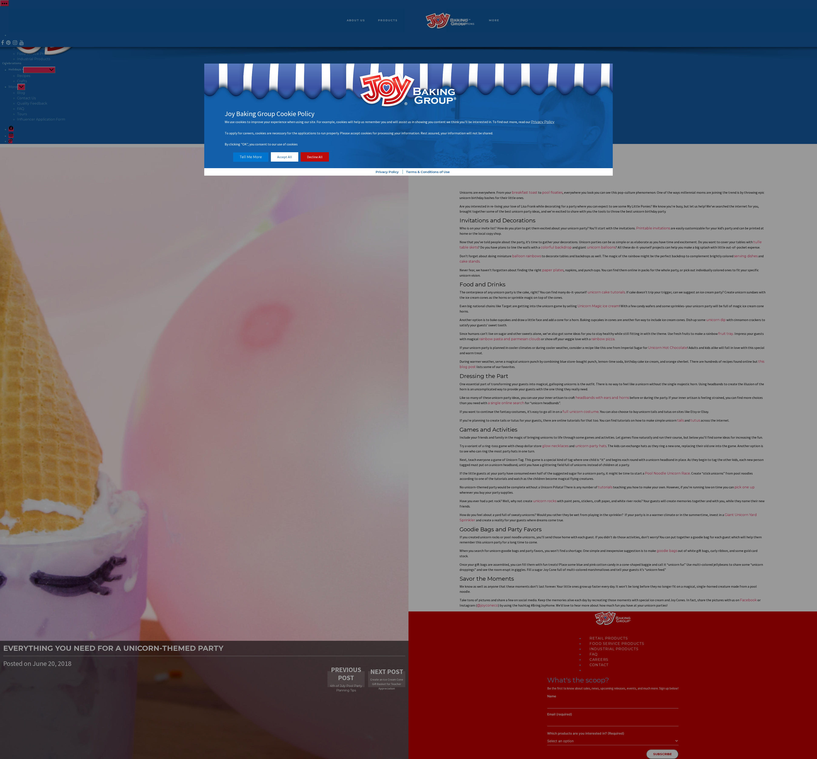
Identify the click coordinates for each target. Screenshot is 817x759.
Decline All (315, 157)
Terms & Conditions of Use (428, 172)
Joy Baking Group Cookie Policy (269, 113)
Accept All (284, 157)
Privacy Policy (542, 122)
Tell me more (251, 157)
